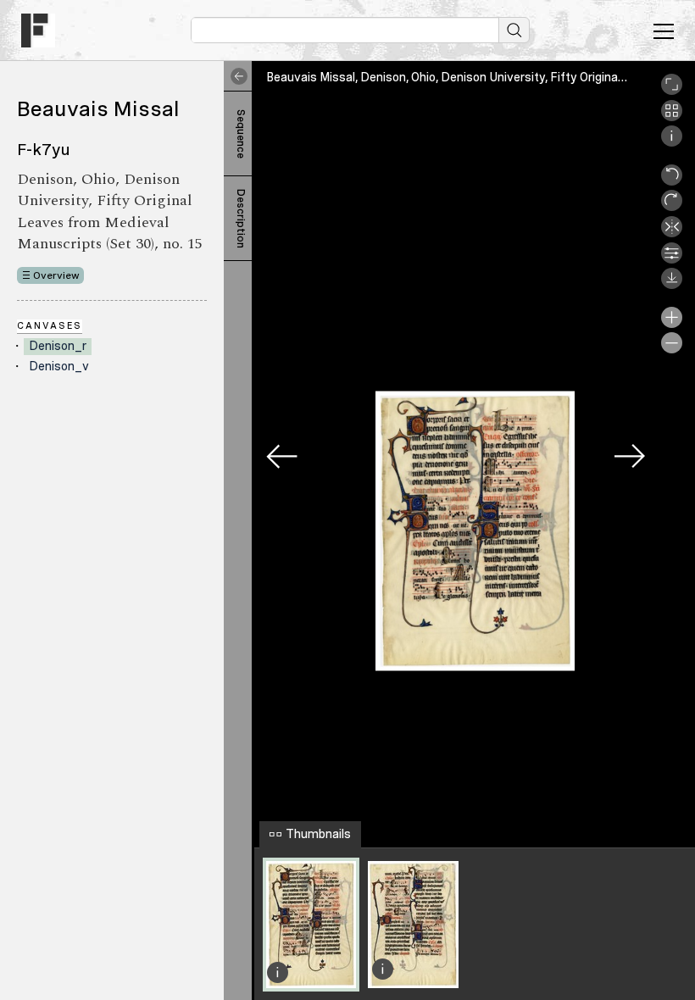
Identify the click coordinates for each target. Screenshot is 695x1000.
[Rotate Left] (671, 181)
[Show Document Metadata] (671, 142)
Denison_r (57, 346)
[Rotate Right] (671, 207)
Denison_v (59, 366)
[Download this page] (671, 285)
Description (241, 218)
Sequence (241, 133)
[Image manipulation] (671, 259)
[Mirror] (671, 233)
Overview (56, 275)
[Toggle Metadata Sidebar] (236, 76)
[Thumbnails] (671, 117)
